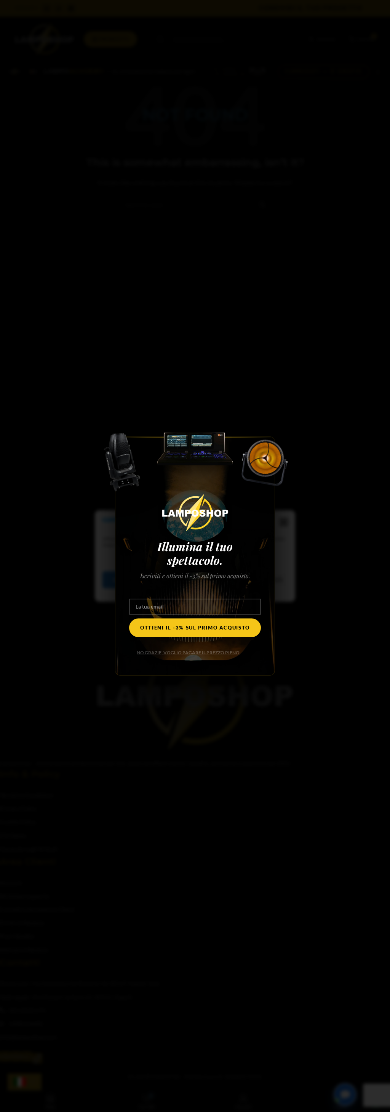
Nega (176, 579)
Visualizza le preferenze (245, 579)
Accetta (125, 579)
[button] (284, 522)
